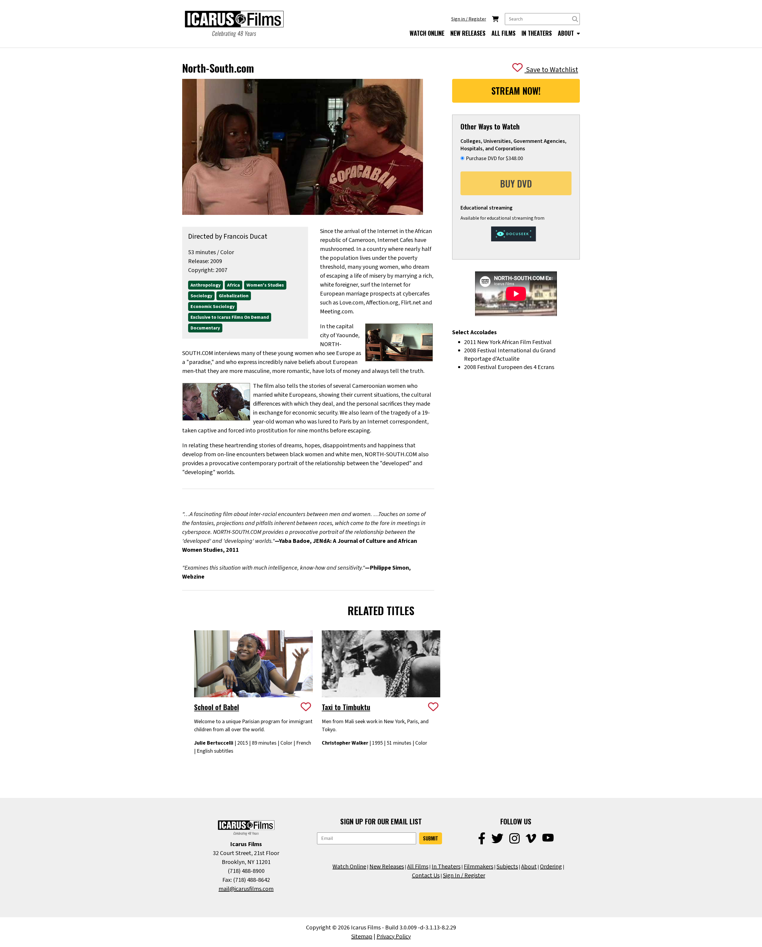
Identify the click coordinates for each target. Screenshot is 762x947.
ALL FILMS (503, 33)
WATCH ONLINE (427, 33)
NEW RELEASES (467, 33)
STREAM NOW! (516, 90)
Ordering (551, 866)
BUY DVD (516, 183)
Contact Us (426, 875)
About (529, 866)
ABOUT (566, 33)
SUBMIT (430, 838)
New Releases (386, 866)
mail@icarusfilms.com (246, 889)
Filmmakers (478, 866)
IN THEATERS (536, 33)
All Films (417, 866)
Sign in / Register (468, 19)
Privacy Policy (394, 936)
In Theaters (446, 866)
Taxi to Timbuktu (346, 706)
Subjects (507, 866)
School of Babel (216, 706)
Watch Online (349, 866)
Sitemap (361, 936)
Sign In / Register (464, 875)
